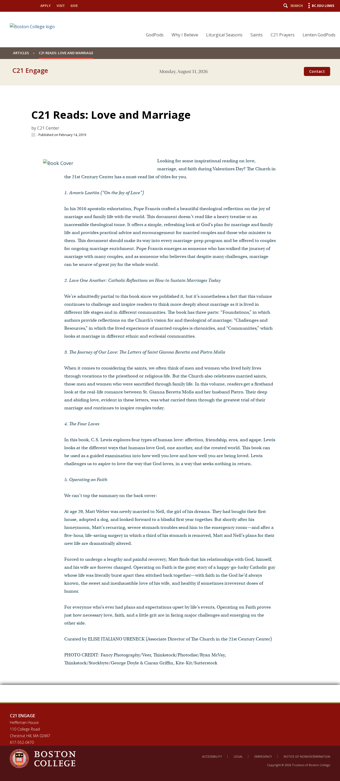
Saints (256, 35)
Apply (45, 5)
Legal (238, 756)
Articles (21, 52)
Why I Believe (185, 35)
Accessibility (212, 756)
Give (74, 5)
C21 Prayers (283, 35)
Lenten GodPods (319, 35)
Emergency (263, 756)
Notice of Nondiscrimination (307, 756)
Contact (317, 71)
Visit (61, 5)
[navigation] (237, 25)
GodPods (155, 35)
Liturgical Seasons (224, 35)
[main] (170, 390)
